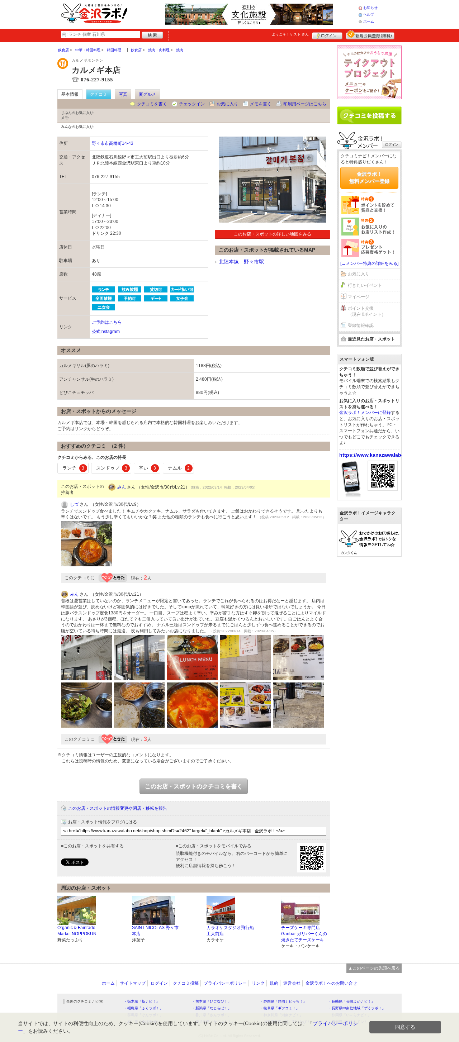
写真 (123, 94)
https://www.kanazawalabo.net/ (377, 455)
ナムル (179, 468)
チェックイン (192, 103)
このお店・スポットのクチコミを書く (193, 786)
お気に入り (227, 103)
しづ (74, 504)
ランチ (73, 468)
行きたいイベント (365, 285)
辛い (147, 468)
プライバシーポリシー (225, 983)
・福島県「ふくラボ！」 (143, 1008)
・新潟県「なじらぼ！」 (211, 1008)
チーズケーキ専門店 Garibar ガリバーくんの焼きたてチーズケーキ (304, 933)
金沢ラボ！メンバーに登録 (365, 412)
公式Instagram (106, 331)
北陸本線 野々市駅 (241, 262)
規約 (274, 983)
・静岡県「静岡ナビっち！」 (283, 1001)
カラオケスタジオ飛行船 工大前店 (230, 930)
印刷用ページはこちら (304, 103)
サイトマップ (133, 983)
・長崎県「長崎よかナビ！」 (351, 1001)
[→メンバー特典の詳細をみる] (369, 263)
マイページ (358, 296)
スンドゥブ (111, 468)
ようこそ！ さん (290, 34)
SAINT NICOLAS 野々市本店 (155, 930)
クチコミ (98, 94)
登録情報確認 (361, 325)
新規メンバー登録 (370, 34)
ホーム (368, 21)
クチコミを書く (152, 103)
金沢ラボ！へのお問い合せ (331, 983)
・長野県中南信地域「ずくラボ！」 (356, 1008)
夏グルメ (147, 94)
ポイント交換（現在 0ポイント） (367, 311)
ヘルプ (368, 14)
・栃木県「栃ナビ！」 (142, 1001)
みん (121, 487)
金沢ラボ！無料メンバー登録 (369, 177)
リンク (258, 983)
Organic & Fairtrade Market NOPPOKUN (76, 930)
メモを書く (260, 103)
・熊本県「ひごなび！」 (211, 1001)
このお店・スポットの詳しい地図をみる (272, 234)
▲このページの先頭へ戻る (374, 968)
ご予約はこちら (107, 322)
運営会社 (292, 983)
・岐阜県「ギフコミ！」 (279, 1008)
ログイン (327, 34)
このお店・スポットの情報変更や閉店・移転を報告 (117, 808)
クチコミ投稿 (186, 983)
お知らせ (370, 8)
